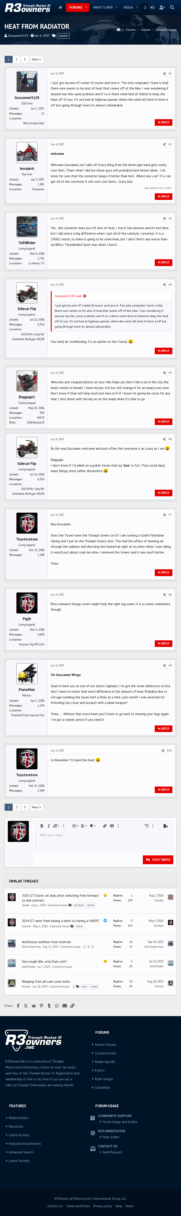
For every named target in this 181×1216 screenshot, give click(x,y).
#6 (170, 439)
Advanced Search (21, 1152)
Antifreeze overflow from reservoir (46, 942)
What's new (103, 7)
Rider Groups (104, 1079)
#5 (170, 373)
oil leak (78, 905)
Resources (16, 1126)
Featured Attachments (25, 1143)
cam (84, 986)
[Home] (118, 29)
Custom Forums (106, 1053)
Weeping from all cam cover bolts (46, 981)
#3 (170, 218)
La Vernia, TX (36, 263)
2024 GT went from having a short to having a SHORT (61, 920)
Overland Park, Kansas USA (27, 715)
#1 (170, 73)
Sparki (25, 905)
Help (119, 1206)
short (79, 926)
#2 (170, 144)
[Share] (164, 74)
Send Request (112, 1152)
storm (90, 905)
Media (128, 7)
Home (60, 7)
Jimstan (26, 926)
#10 (169, 750)
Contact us (55, 1206)
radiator (63, 36)
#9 (170, 665)
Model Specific (105, 1062)
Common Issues (58, 905)
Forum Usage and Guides (119, 1122)
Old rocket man (31, 947)
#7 (170, 515)
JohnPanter (29, 967)
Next (35, 59)
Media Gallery (18, 1118)
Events (100, 1070)
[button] (86, 7)
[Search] (172, 7)
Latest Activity (19, 1135)
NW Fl (40, 418)
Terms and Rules (78, 1206)
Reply (165, 122)
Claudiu (158, 900)
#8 (170, 595)
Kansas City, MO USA (31, 644)
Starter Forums (105, 1045)
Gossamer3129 (18, 36)
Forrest (26, 986)
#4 (170, 285)
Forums (75, 7)
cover (94, 986)
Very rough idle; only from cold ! (44, 961)
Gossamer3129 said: (68, 296)
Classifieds (102, 1087)
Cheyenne (38, 189)
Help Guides (110, 1137)
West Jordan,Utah (33, 123)
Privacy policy (102, 1206)
